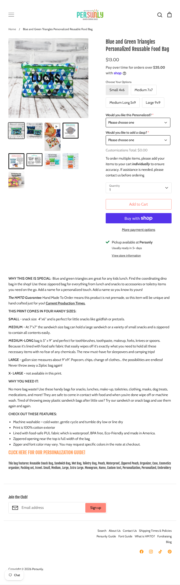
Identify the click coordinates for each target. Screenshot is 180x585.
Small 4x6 (117, 90)
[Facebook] (141, 551)
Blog (169, 542)
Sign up (95, 508)
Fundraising (164, 536)
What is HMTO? (145, 536)
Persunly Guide (106, 536)
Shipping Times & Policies (155, 530)
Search (102, 530)
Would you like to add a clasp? (126, 132)
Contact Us (130, 530)
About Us (114, 530)
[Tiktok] (160, 551)
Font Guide (125, 536)
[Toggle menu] (11, 15)
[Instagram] (151, 551)
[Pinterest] (169, 551)
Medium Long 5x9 (122, 102)
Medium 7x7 (144, 90)
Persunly (37, 569)
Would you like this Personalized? (128, 115)
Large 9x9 (153, 102)
